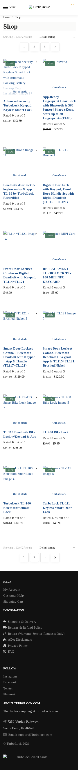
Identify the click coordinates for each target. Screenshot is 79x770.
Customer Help (13, 595)
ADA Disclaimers (20, 639)
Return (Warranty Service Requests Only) (36, 633)
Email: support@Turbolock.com (30, 734)
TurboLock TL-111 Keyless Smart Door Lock (57, 508)
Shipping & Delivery (22, 621)
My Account (11, 589)
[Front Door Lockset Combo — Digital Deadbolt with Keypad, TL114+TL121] (19, 247)
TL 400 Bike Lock (55, 432)
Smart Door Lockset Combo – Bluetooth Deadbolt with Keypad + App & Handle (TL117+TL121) (19, 357)
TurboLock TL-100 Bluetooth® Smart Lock (17, 508)
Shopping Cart (13, 601)
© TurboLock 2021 (16, 743)
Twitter (8, 688)
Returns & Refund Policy (25, 627)
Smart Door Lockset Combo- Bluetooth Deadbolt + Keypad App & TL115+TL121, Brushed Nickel (59, 357)
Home (6, 17)
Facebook (10, 682)
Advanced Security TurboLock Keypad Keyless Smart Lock (17, 105)
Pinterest (9, 694)
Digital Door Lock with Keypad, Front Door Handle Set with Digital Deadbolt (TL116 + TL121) (58, 193)
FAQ (11, 651)
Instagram (10, 676)
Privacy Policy (18, 645)
